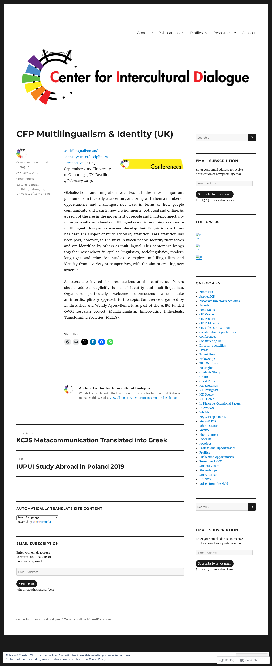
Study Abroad (208, 475)
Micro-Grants (208, 426)
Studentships (208, 470)
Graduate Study (209, 372)
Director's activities (212, 345)
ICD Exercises (208, 386)
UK (42, 189)
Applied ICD (207, 296)
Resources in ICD (210, 461)
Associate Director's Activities (219, 301)
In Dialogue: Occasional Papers (220, 403)
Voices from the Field (213, 484)
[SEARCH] (252, 137)
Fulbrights (206, 368)
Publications (169, 33)
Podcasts (205, 439)
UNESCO (205, 479)
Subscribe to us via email (214, 194)
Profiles (196, 33)
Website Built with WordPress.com (87, 619)
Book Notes (207, 310)
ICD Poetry (206, 394)
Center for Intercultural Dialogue (38, 619)
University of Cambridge (33, 193)
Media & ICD (207, 421)
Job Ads (204, 412)
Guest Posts (207, 381)
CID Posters (207, 319)
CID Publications (210, 323)
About (142, 33)
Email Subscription (37, 544)
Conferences (25, 178)
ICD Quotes (206, 399)
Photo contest (208, 435)
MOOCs (204, 430)
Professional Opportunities (217, 448)
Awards (204, 305)
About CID (206, 292)
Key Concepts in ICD (212, 417)
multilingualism (27, 189)
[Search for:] (222, 137)
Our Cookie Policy (95, 659)
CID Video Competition (214, 328)
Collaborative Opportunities (217, 332)
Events (203, 350)
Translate (46, 522)
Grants (204, 377)
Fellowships (207, 359)
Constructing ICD (211, 341)
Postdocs (205, 443)
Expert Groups (209, 354)
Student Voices (209, 466)
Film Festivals (208, 363)
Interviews (206, 408)
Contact (249, 33)
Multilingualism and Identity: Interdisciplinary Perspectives (86, 157)
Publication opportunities (216, 457)
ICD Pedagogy (208, 390)
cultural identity (27, 184)
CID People (206, 314)
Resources (222, 33)
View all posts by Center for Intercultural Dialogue (143, 398)
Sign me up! (27, 584)
